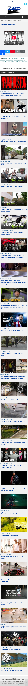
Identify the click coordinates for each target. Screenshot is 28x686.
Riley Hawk (7, 61)
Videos (6, 20)
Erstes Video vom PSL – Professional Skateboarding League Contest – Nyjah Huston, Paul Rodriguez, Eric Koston (13, 282)
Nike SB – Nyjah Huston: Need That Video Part (13, 421)
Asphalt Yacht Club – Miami (8, 24)
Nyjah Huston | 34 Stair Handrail (9, 535)
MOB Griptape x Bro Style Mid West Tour (11, 670)
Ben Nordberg (17, 58)
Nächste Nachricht (21, 68)
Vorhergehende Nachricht (8, 68)
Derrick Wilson (9, 60)
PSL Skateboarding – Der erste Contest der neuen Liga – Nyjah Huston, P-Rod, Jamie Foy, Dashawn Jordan (12, 257)
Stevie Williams (23, 61)
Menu (6, 17)
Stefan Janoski (14, 61)
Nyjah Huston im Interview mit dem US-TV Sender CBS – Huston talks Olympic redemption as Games (14, 307)
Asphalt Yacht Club (8, 58)
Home (2, 20)
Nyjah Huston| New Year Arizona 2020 (11, 649)
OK (19, 684)
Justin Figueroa (18, 60)
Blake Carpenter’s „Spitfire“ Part (9, 399)
